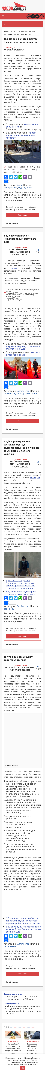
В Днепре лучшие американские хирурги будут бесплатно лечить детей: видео (23, 929)
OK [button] (23, 1068)
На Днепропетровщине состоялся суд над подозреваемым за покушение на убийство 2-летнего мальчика (22, 1008)
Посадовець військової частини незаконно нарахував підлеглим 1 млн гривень (32, 1051)
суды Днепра (25, 187)
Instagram (29, 16)
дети (6, 946)
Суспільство (22, 390)
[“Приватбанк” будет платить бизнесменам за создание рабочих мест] (13, 1039)
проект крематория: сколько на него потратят (21, 135)
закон (13, 946)
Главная (6, 31)
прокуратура (10, 187)
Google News (41, 16)
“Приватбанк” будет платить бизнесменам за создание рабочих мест (13, 1048)
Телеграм (37, 16)
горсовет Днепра (13, 393)
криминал (9, 608)
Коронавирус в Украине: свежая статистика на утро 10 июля (21, 996)
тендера (13, 268)
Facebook (33, 16)
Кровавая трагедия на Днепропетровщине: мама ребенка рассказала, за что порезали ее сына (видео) (20, 584)
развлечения (30, 393)
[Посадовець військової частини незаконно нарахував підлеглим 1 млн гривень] (32, 1039)
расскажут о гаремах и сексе (23, 353)
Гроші (14, 31)
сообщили (35, 477)
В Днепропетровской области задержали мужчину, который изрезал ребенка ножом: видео (23, 921)
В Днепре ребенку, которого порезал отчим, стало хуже (21, 593)
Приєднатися (22, 215)
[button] (3, 16)
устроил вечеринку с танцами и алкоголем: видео (23, 347)
